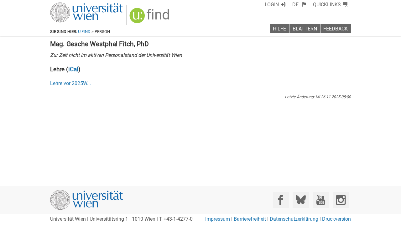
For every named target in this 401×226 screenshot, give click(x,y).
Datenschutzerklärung (294, 219)
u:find (84, 31)
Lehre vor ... (70, 83)
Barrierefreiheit (250, 219)
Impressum (217, 219)
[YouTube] (321, 200)
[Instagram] (341, 200)
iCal (73, 69)
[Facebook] (281, 200)
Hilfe (279, 29)
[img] (150, 18)
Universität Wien (71, 5)
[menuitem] (299, 4)
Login (272, 5)
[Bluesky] (301, 200)
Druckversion (336, 219)
